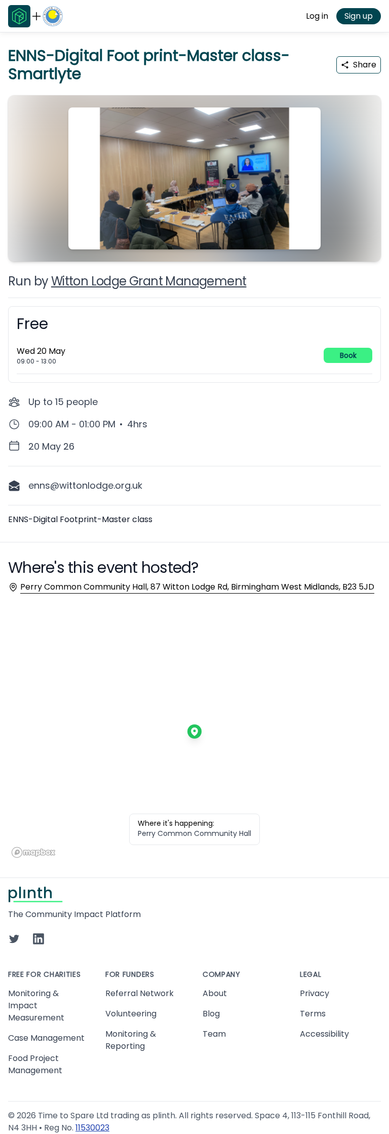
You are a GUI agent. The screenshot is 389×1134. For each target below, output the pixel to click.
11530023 (92, 1127)
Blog (211, 1013)
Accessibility (324, 1034)
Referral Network (139, 993)
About (215, 993)
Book (348, 355)
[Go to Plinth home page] (19, 16)
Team (214, 1034)
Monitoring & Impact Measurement (36, 1005)
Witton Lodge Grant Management (149, 281)
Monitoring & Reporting (130, 1040)
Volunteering (131, 1013)
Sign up (358, 16)
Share (364, 64)
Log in (317, 16)
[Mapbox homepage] (33, 852)
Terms (313, 1013)
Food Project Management (35, 1064)
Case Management (46, 1038)
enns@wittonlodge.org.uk (85, 485)
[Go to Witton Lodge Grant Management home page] (53, 16)
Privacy (314, 993)
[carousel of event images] (194, 172)
